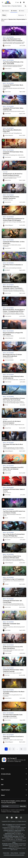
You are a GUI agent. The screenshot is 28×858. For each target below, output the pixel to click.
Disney (14, 842)
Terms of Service (14, 852)
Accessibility (22, 852)
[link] (7, 2)
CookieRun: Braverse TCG (8, 848)
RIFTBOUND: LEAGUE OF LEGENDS (10, 843)
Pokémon (8, 837)
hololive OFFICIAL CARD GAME (11, 836)
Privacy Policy (16, 811)
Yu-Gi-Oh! (4, 827)
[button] (25, 6)
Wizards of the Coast (15, 826)
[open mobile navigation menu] (2, 2)
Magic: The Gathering (7, 824)
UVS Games (5, 845)
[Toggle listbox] (25, 15)
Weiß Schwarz (18, 830)
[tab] (5, 10)
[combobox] (22, 15)
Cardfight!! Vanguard (8, 830)
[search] (12, 6)
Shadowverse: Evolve (9, 833)
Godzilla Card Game (7, 834)
